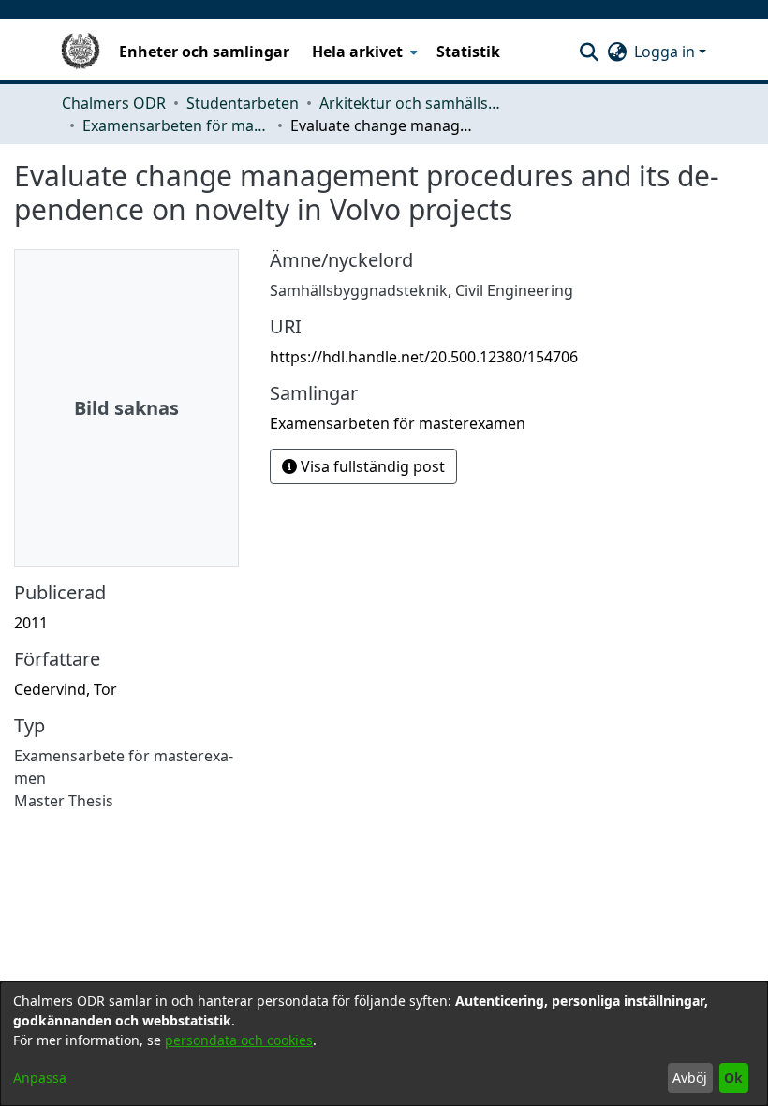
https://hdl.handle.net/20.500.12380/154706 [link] (424, 357)
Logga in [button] (666, 51)
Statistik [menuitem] (468, 51)
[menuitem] (363, 51)
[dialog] (384, 1043)
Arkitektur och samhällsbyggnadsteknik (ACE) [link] (413, 103)
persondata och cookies (239, 1040)
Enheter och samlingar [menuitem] (204, 51)
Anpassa (39, 1077)
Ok (733, 1077)
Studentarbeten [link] (242, 103)
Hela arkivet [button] (357, 51)
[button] (588, 51)
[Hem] (80, 51)
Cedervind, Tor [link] (65, 689)
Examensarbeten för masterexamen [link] (176, 125)
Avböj (689, 1077)
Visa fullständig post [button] (371, 466)
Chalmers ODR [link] (114, 103)
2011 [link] (31, 622)
